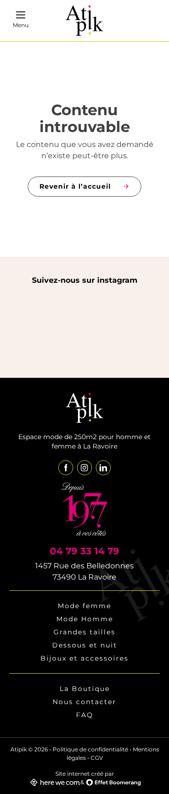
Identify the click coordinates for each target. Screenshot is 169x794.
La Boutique (85, 688)
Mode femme (84, 606)
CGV (97, 757)
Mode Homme (84, 619)
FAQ (84, 715)
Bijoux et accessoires (84, 658)
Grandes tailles (84, 632)
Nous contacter (84, 702)
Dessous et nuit (84, 645)
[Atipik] (84, 21)
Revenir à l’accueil (75, 186)
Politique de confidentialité (90, 749)
